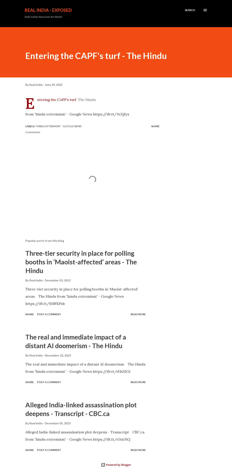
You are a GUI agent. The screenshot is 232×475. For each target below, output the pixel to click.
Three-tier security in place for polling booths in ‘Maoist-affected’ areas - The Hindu (81, 262)
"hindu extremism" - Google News (59, 126)
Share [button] (155, 126)
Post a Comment (49, 314)
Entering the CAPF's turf (56, 99)
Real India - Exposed (48, 10)
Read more (138, 314)
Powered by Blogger (118, 464)
